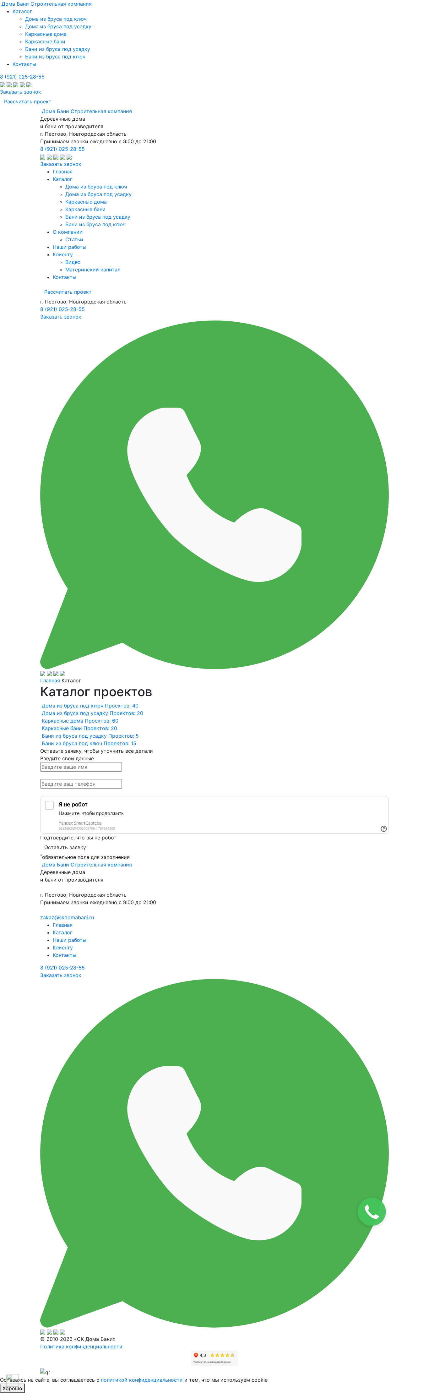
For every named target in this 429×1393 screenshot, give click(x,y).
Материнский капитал (92, 269)
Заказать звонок (20, 92)
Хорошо (12, 1388)
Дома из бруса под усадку (58, 26)
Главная (50, 680)
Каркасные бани (45, 41)
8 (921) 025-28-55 (22, 77)
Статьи (74, 239)
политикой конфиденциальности (142, 1380)
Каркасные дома (46, 34)
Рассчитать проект (28, 101)
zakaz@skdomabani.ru (67, 917)
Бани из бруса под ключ (55, 56)
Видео (73, 262)
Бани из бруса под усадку (57, 49)
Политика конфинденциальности (81, 1346)
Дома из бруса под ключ (56, 19)
